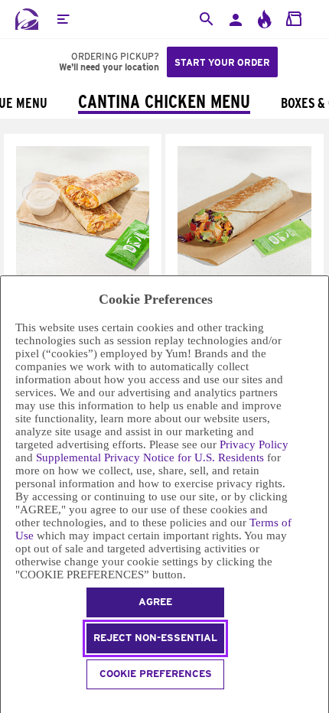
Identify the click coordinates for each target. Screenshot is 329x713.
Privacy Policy (254, 444)
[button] (63, 19)
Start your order (222, 62)
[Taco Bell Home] (26, 19)
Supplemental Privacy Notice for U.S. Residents (150, 457)
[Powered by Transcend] (7, 703)
